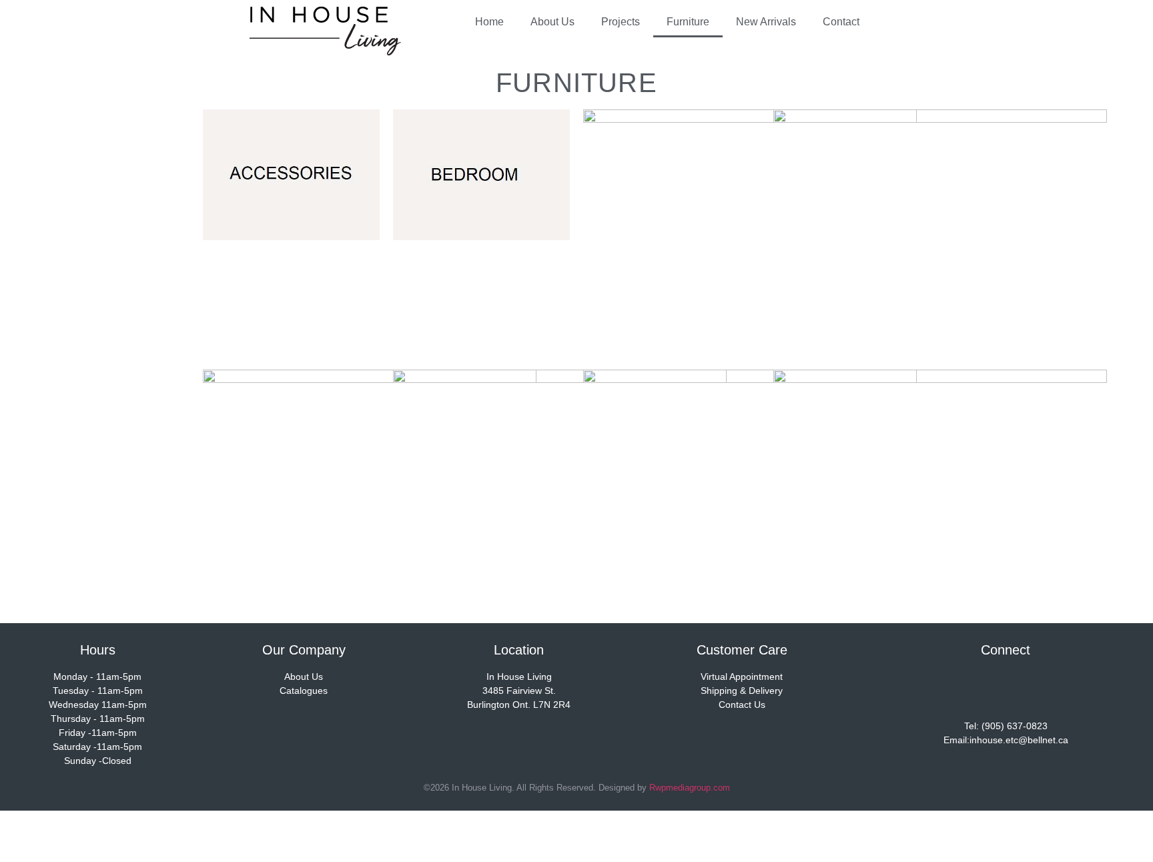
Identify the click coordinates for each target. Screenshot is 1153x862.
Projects (620, 21)
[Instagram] (1006, 688)
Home (489, 21)
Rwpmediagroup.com (689, 788)
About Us (552, 21)
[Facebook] (966, 688)
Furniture (688, 21)
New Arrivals (766, 21)
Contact (841, 21)
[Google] (1045, 688)
